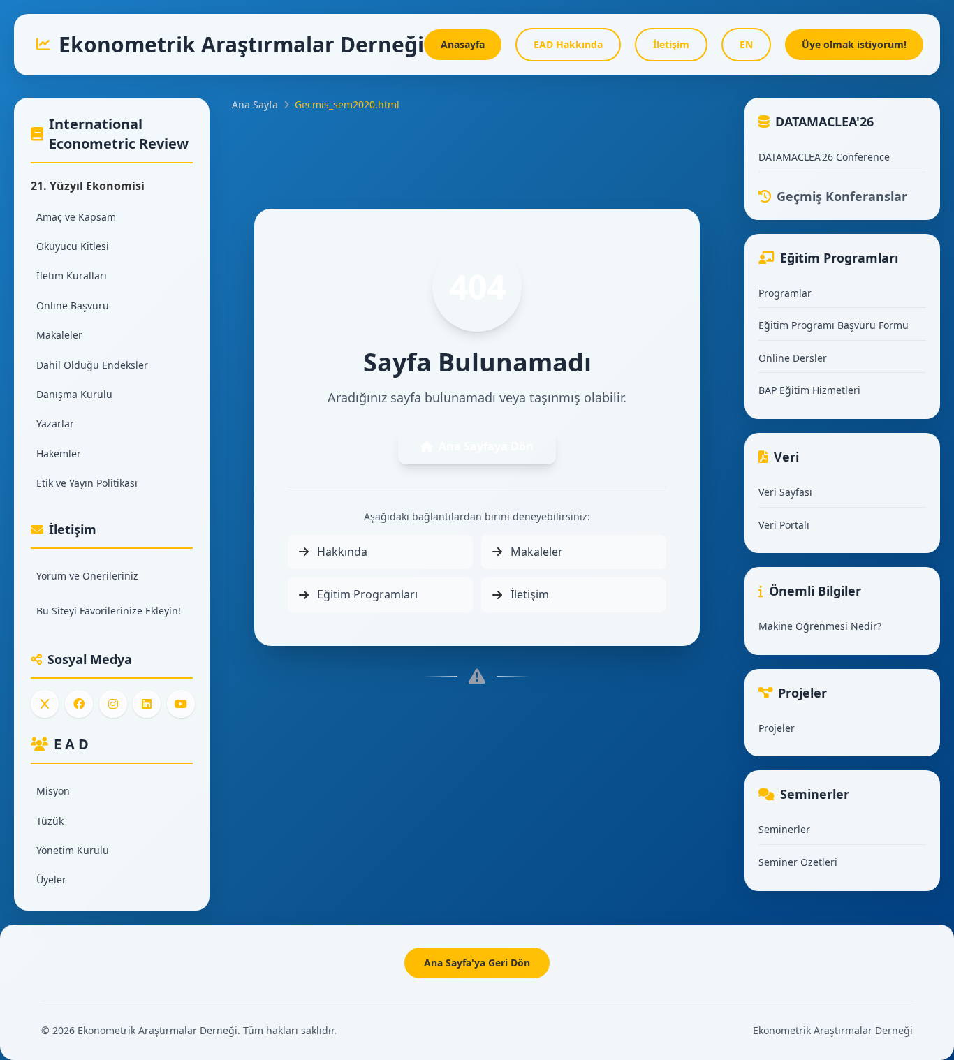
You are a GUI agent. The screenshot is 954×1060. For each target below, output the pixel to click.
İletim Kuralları (71, 275)
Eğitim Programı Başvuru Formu (833, 325)
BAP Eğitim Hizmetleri (809, 390)
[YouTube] (181, 704)
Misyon (53, 790)
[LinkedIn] (147, 704)
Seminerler (784, 829)
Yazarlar (55, 423)
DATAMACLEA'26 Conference (824, 156)
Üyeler (51, 879)
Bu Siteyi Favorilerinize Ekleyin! (108, 610)
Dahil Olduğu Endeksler (92, 364)
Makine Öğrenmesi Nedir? (819, 626)
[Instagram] (113, 704)
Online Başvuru (72, 305)
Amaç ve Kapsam (76, 216)
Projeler (776, 728)
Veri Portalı (783, 524)
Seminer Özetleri (797, 862)
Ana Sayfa (255, 104)
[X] (45, 704)
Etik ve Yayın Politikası (87, 482)
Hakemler (58, 453)
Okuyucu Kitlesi (72, 246)
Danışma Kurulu (74, 394)
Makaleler (59, 334)
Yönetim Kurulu (72, 850)
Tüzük (50, 820)
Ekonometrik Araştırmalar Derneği (833, 1030)
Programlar (785, 293)
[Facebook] (79, 704)
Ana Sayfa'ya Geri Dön (477, 962)
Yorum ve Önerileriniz (87, 575)
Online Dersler (792, 358)
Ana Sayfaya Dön (486, 446)
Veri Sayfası (785, 492)
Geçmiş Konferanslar (842, 196)
